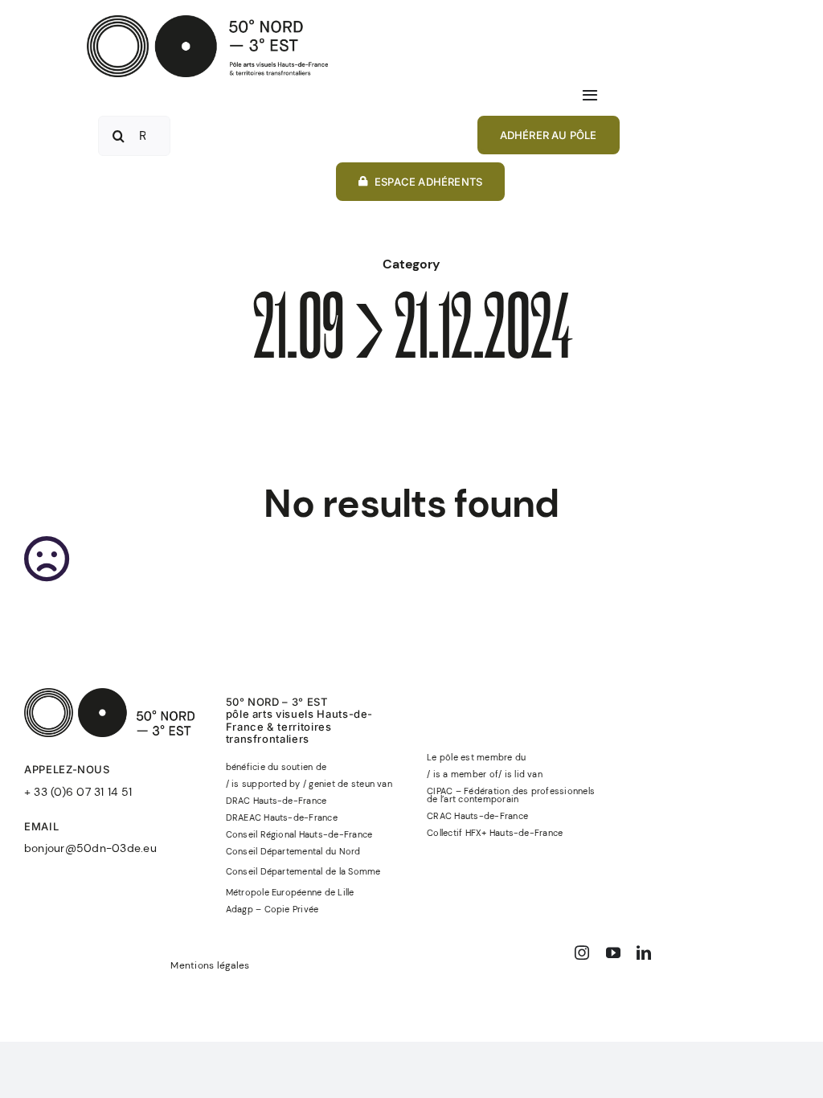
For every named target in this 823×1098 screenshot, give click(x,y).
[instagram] (582, 952)
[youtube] (613, 952)
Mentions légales (209, 965)
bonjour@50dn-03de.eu (90, 848)
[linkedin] (644, 952)
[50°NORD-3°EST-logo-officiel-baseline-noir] (207, 21)
